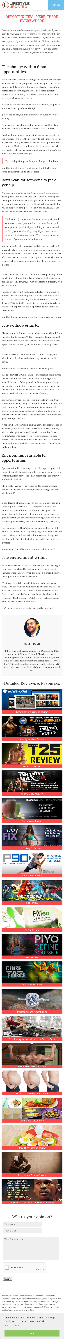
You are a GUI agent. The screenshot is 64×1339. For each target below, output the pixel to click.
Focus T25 (56, 295)
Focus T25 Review (32, 766)
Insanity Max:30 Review (32, 793)
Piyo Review (32, 957)
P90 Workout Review (32, 875)
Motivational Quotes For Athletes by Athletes (32, 1202)
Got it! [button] (32, 1333)
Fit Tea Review (32, 930)
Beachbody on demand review (32, 712)
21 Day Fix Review (32, 848)
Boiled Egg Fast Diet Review (32, 1148)
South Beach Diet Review (32, 1120)
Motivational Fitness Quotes (32, 1175)
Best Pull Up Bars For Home (32, 1066)
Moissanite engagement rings (32, 1012)
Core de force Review (32, 984)
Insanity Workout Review (32, 739)
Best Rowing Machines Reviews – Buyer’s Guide (32, 1039)
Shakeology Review (32, 821)
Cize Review (32, 902)
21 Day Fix (9, 299)
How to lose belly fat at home (32, 1093)
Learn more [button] (12, 1325)
